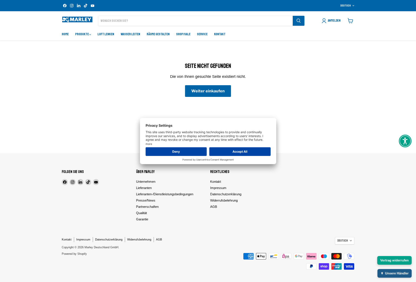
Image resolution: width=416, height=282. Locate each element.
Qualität (141, 213)
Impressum (218, 188)
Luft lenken (106, 34)
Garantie (142, 219)
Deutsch (345, 5)
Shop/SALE (183, 34)
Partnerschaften (147, 206)
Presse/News (145, 200)
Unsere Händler (397, 273)
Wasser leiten (130, 34)
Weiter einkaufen (208, 91)
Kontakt (220, 34)
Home (65, 34)
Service (202, 34)
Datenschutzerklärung (225, 194)
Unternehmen (145, 181)
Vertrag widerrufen (394, 260)
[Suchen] (298, 21)
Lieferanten (144, 188)
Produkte (82, 34)
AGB (213, 206)
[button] (405, 141)
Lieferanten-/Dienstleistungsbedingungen (164, 194)
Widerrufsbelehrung (224, 200)
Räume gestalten (158, 34)
